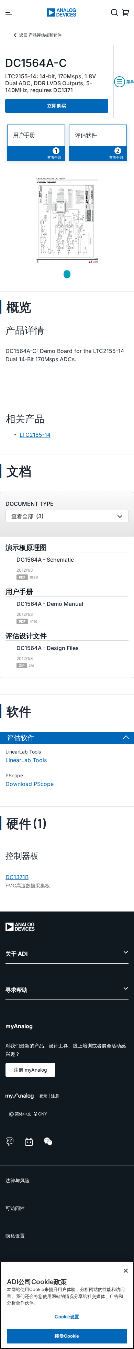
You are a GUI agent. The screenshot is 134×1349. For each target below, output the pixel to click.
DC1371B (17, 877)
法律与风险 (17, 1180)
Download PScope (29, 783)
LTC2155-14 (35, 434)
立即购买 (56, 106)
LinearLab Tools (26, 760)
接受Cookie (67, 1336)
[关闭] (125, 1270)
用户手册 (24, 135)
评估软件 (86, 135)
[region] (67, 1305)
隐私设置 (15, 1236)
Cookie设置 (67, 1316)
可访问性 (15, 1208)
